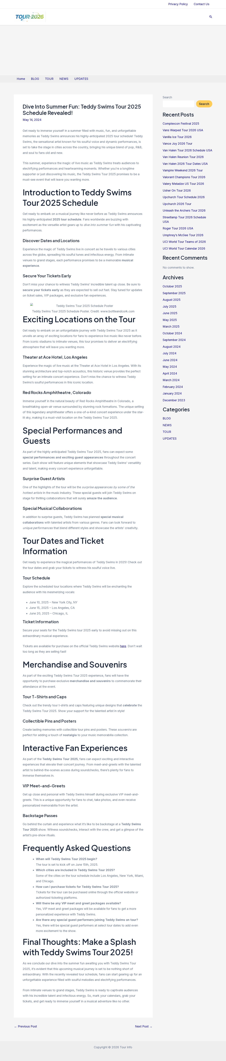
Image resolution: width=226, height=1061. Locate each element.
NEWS (63, 78)
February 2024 (173, 387)
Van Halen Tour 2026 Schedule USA (187, 150)
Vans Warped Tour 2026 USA (183, 130)
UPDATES (81, 78)
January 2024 (172, 393)
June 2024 (170, 360)
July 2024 (169, 353)
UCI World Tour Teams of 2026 (184, 241)
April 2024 (170, 373)
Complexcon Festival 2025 (181, 123)
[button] (210, 17)
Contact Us (201, 4)
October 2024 (172, 333)
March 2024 (171, 380)
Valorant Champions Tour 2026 (184, 177)
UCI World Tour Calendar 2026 (184, 248)
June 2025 (170, 313)
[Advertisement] (113, 50)
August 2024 (172, 346)
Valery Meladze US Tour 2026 (183, 183)
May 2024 (170, 366)
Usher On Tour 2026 (177, 190)
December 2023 (174, 400)
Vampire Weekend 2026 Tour (183, 170)
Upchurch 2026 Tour (177, 204)
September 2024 (174, 340)
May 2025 (170, 320)
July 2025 (169, 306)
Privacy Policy (178, 4)
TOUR (49, 78)
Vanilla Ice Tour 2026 (177, 137)
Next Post (143, 1026)
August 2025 (172, 299)
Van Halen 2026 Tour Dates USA (185, 163)
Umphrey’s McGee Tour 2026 (183, 235)
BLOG (35, 78)
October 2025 (172, 286)
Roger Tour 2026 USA (178, 228)
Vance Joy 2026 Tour (177, 143)
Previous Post (25, 1026)
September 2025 (174, 293)
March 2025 (171, 326)
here (123, 646)
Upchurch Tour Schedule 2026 (184, 197)
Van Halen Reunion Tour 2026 (183, 157)
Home (21, 78)
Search (167, 97)
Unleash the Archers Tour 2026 (184, 210)
